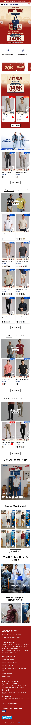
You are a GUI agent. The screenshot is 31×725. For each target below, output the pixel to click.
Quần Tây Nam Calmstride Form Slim (8, 317)
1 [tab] (11, 42)
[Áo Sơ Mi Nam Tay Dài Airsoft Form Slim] (22, 305)
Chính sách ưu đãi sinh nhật (9, 662)
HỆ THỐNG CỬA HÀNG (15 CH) (12, 681)
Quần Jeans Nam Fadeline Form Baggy (22, 172)
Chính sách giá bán (7, 673)
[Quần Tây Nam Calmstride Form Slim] (8, 305)
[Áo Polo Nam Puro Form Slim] (22, 222)
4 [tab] (18, 42)
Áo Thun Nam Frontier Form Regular (6, 379)
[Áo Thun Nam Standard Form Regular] (8, 277)
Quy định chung (6, 676)
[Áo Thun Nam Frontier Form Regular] (8, 367)
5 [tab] (20, 42)
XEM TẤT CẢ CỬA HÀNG (9, 703)
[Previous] (1, 22)
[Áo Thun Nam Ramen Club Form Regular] (22, 367)
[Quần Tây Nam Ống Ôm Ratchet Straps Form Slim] (8, 104)
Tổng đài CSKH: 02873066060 (12, 634)
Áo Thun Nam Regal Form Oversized (22, 261)
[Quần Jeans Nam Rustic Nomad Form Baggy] (8, 160)
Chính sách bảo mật (7, 665)
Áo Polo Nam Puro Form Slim (21, 234)
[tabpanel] (15, 25)
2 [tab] (13, 42)
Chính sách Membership (9, 659)
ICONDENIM (22, 723)
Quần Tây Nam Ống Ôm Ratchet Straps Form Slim (7, 115)
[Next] (28, 107)
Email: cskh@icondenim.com (12, 637)
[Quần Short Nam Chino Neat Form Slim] (8, 250)
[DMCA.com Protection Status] (7, 717)
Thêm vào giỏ (12, 110)
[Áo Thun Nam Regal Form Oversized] (22, 250)
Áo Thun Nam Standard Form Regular (6, 289)
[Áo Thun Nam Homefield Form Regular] (8, 222)
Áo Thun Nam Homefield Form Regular (6, 234)
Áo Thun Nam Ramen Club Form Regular (22, 379)
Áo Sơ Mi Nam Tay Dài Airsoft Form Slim (22, 317)
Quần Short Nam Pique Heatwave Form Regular (21, 289)
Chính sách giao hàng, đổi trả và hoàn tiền (14, 668)
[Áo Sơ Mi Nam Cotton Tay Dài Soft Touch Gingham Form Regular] (22, 104)
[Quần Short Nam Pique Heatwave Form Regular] (22, 277)
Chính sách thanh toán (8, 671)
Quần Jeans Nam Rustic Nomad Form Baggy (8, 172)
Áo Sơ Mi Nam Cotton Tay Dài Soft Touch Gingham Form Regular (21, 115)
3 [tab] (16, 42)
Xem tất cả (15, 125)
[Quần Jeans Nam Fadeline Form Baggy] (22, 160)
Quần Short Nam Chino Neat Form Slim (7, 261)
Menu (2, 4)
